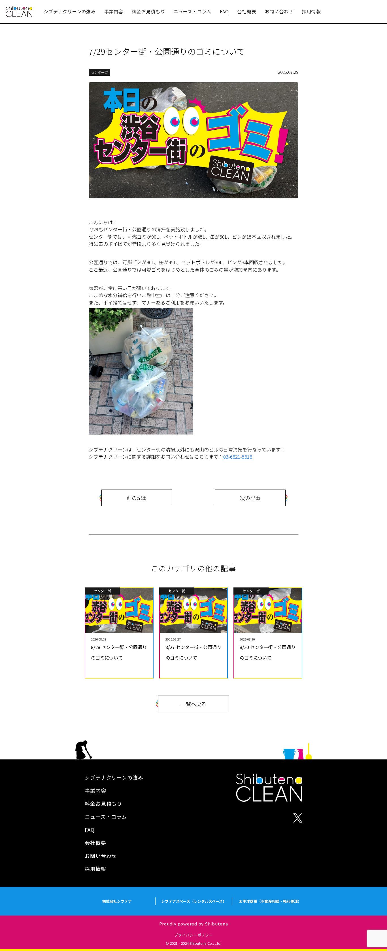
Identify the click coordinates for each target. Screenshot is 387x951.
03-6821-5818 (237, 456)
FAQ (224, 11)
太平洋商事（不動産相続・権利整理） (270, 901)
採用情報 (311, 11)
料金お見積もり (148, 11)
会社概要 (246, 11)
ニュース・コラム (192, 11)
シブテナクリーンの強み (70, 11)
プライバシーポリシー (193, 935)
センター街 (99, 72)
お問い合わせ (279, 11)
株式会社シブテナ (117, 901)
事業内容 (113, 11)
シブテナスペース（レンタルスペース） (193, 901)
